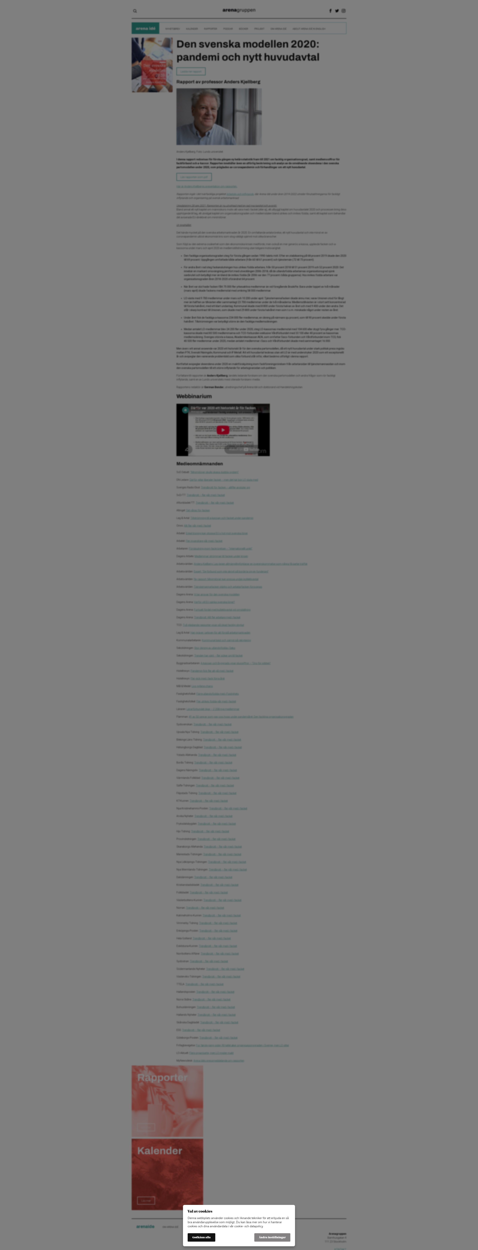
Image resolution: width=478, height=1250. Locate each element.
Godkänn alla (201, 1237)
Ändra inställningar (272, 1237)
